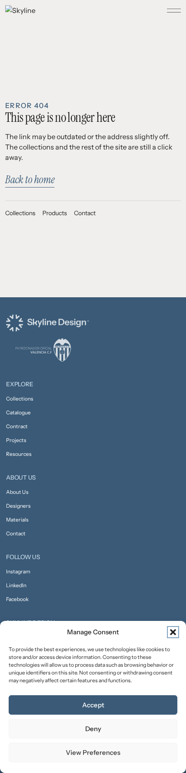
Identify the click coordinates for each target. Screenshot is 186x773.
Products (54, 213)
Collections (20, 213)
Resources (19, 454)
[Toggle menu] (174, 10)
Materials (17, 519)
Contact (85, 213)
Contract (17, 426)
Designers (18, 506)
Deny (93, 729)
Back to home (30, 179)
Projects (16, 440)
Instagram (18, 571)
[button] (173, 632)
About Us (17, 492)
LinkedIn (16, 585)
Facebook (17, 599)
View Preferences (93, 752)
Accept (93, 705)
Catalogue (18, 412)
